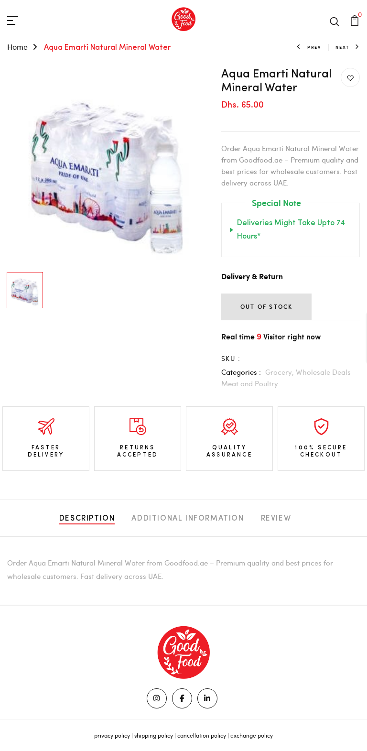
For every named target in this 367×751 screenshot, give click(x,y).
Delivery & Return (252, 277)
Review (276, 518)
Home (17, 47)
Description (87, 518)
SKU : (230, 358)
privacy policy (112, 735)
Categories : (241, 372)
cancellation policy (201, 735)
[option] (107, 168)
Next (342, 47)
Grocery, (280, 372)
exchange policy (251, 735)
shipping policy (153, 735)
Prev (314, 47)
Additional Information (187, 518)
